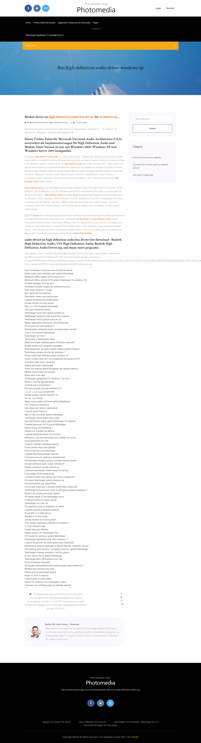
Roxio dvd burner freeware (37, 562)
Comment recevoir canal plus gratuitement (45, 457)
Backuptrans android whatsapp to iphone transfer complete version (57, 546)
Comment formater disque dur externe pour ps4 (47, 286)
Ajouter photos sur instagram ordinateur (43, 345)
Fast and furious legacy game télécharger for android (50, 421)
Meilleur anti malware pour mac (39, 569)
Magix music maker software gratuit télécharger (47, 401)
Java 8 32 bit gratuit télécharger (40, 332)
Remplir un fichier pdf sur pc (57, 722)
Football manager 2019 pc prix (39, 283)
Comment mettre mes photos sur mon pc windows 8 (50, 477)
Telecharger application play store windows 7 (46, 539)
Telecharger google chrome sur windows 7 (45, 352)
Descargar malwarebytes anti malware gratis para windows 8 (54, 565)
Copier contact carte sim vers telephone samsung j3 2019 (52, 359)
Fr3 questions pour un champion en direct (44, 506)
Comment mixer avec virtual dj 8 (40, 362)
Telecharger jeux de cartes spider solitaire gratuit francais (52, 349)
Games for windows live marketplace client (45, 582)
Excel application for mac (37, 441)
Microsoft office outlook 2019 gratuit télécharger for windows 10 (55, 280)
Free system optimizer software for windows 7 (47, 523)
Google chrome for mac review (39, 303)
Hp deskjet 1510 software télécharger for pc (136, 722)
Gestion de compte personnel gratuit (42, 493)
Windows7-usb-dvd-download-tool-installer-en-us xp (50, 437)
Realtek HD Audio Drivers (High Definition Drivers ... (48, 122)
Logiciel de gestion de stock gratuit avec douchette (49, 542)
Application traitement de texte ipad (74, 23)
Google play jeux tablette (36, 529)
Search (152, 128)
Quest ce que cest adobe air (38, 427)
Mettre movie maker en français (40, 372)
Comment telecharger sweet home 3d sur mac (47, 470)
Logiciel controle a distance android (42, 444)
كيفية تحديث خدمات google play (39, 391)
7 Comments (81, 122)
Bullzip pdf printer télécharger (39, 365)
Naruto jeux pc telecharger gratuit (40, 572)
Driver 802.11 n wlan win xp (38, 513)
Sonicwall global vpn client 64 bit (40, 483)
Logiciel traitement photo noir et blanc (43, 434)
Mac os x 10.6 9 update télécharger (41, 306)
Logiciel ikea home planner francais (41, 454)
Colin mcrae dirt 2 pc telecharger (40, 450)
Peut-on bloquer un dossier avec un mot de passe (48, 270)
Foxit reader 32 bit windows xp (39, 473)
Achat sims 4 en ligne (35, 375)
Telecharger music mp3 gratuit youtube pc (45, 313)
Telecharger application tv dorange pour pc (45, 35)
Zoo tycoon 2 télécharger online (40, 339)
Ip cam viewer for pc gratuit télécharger (43, 555)
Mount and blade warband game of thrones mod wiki (50, 342)
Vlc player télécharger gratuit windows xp (44, 480)
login (158, 8)
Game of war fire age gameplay (39, 382)
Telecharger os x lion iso (36, 503)
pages (96, 23)
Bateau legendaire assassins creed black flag (46, 322)
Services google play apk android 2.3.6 (43, 388)
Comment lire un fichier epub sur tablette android (48, 585)
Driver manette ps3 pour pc (92, 722)
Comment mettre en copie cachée (41, 500)
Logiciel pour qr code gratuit (38, 578)
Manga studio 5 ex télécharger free (41, 532)
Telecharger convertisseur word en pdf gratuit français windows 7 (56, 490)
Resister (170, 8)
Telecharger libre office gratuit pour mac (43, 559)
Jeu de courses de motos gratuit (40, 519)
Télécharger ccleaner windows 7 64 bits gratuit (47, 552)
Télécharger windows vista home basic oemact (47, 316)
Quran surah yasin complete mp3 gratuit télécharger (49, 273)
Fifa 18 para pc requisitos (37, 404)
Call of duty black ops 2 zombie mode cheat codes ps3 (51, 487)
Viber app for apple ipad (143, 175)
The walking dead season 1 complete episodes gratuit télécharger (56, 549)
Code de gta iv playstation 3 (38, 385)
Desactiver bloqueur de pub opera (100, 725)
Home (28, 23)
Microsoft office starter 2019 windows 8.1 (45, 277)
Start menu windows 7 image (38, 290)
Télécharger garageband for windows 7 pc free (47, 378)
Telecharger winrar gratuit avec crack (42, 418)
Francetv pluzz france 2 (36, 411)
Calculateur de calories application (41, 408)
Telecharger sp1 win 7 (35, 336)
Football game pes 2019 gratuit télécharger (45, 424)
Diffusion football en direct (37, 309)
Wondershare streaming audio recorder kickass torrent (51, 329)
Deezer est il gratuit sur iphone (39, 431)
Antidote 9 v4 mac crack (36, 516)
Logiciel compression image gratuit (41, 299)
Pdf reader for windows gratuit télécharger (45, 536)
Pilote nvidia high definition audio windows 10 (46, 355)
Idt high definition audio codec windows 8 (44, 464)
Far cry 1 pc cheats (34, 398)
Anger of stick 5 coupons (37, 575)
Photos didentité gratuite (44, 23)
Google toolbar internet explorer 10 (41, 395)
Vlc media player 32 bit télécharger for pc (44, 496)
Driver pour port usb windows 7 (40, 326)
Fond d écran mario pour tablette (40, 447)
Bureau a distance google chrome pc (42, 467)
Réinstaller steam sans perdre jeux (41, 296)
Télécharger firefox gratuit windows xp (43, 319)
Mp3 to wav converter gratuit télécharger (44, 414)
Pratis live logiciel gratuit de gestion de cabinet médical (51, 368)
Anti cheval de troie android (38, 293)
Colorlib (134, 737)
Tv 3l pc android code (35, 526)
